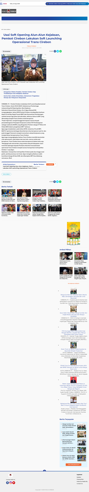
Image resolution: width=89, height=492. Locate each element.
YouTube (14, 485)
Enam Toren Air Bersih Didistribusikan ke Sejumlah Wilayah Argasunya (73, 350)
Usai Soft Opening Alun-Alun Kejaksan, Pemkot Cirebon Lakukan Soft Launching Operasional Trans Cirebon (21, 167)
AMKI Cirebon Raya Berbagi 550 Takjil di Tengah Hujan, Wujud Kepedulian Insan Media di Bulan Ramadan (80, 277)
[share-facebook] (55, 51)
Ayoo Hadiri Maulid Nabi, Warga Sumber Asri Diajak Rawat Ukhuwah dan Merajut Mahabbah (73, 314)
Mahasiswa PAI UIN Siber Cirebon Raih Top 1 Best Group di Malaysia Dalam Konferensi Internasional (73, 405)
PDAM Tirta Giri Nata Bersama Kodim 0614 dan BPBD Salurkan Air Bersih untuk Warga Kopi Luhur (73, 367)
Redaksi (79, 477)
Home (5, 4)
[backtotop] (44, 471)
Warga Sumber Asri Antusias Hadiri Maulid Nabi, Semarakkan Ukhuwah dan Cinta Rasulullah (74, 296)
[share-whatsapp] (60, 51)
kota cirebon (6, 174)
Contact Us (80, 483)
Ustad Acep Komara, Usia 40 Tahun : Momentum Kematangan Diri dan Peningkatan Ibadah (65, 262)
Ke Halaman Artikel (73, 283)
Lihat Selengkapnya (73, 464)
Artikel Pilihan (65, 250)
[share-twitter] (57, 51)
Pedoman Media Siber (82, 481)
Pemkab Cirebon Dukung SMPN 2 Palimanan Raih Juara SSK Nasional (67, 3)
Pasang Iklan (80, 479)
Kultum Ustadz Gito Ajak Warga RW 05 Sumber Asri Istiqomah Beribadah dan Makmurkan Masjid (66, 277)
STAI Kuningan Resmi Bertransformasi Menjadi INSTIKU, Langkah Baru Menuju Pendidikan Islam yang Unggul (74, 332)
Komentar (7, 181)
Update (50, 164)
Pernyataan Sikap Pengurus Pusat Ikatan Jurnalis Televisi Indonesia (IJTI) (80, 262)
